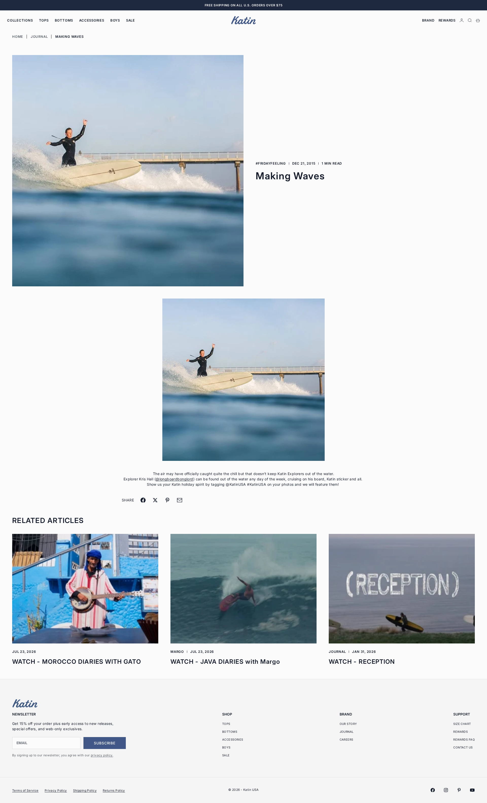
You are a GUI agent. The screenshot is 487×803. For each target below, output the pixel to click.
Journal (39, 36)
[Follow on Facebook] (432, 790)
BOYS (115, 20)
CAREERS (346, 739)
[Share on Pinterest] (167, 500)
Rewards (447, 20)
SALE (130, 20)
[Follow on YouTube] (472, 790)
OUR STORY (348, 724)
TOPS (44, 20)
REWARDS (460, 732)
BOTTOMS (64, 20)
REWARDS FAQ (464, 739)
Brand (428, 20)
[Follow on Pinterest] (459, 790)
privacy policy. (102, 755)
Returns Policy (114, 790)
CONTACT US (463, 747)
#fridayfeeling (271, 163)
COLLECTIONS (20, 20)
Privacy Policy (56, 790)
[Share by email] (180, 500)
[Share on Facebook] (143, 500)
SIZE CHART (462, 724)
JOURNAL (347, 732)
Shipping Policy (85, 790)
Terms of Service (25, 790)
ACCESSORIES (91, 20)
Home (17, 36)
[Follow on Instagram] (445, 790)
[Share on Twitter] (155, 500)
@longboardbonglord (174, 479)
